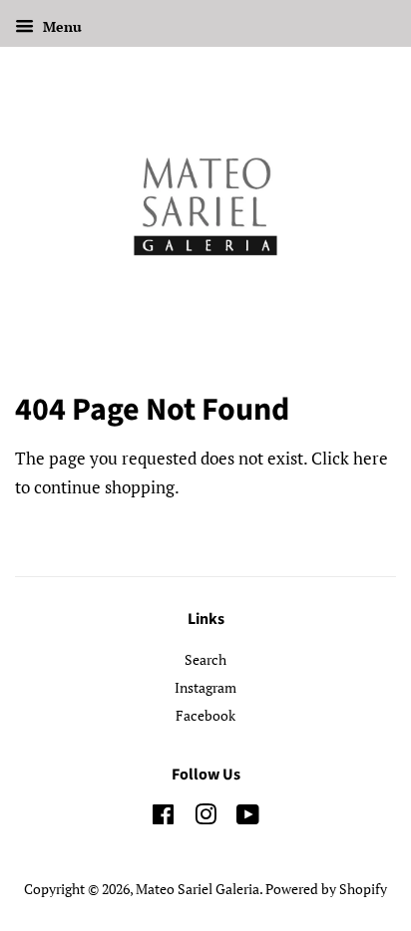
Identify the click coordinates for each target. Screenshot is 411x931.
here (370, 458)
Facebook (205, 715)
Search (205, 659)
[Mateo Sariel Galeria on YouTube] (247, 817)
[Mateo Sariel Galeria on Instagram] (205, 817)
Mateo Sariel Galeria (197, 888)
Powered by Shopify (326, 888)
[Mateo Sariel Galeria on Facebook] (163, 817)
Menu (60, 26)
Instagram (205, 687)
